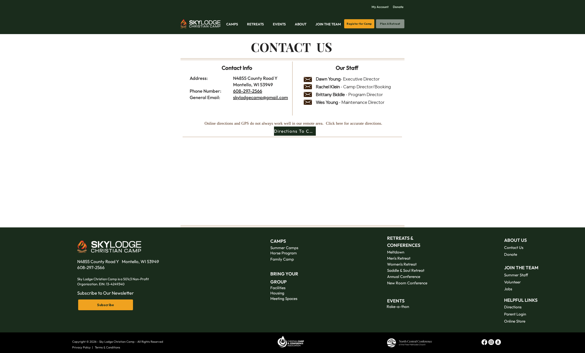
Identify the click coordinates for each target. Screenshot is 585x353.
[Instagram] (491, 342)
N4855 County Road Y (99, 261)
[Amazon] (498, 342)
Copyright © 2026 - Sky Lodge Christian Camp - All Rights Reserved (117, 341)
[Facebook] (484, 342)
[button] (232, 22)
